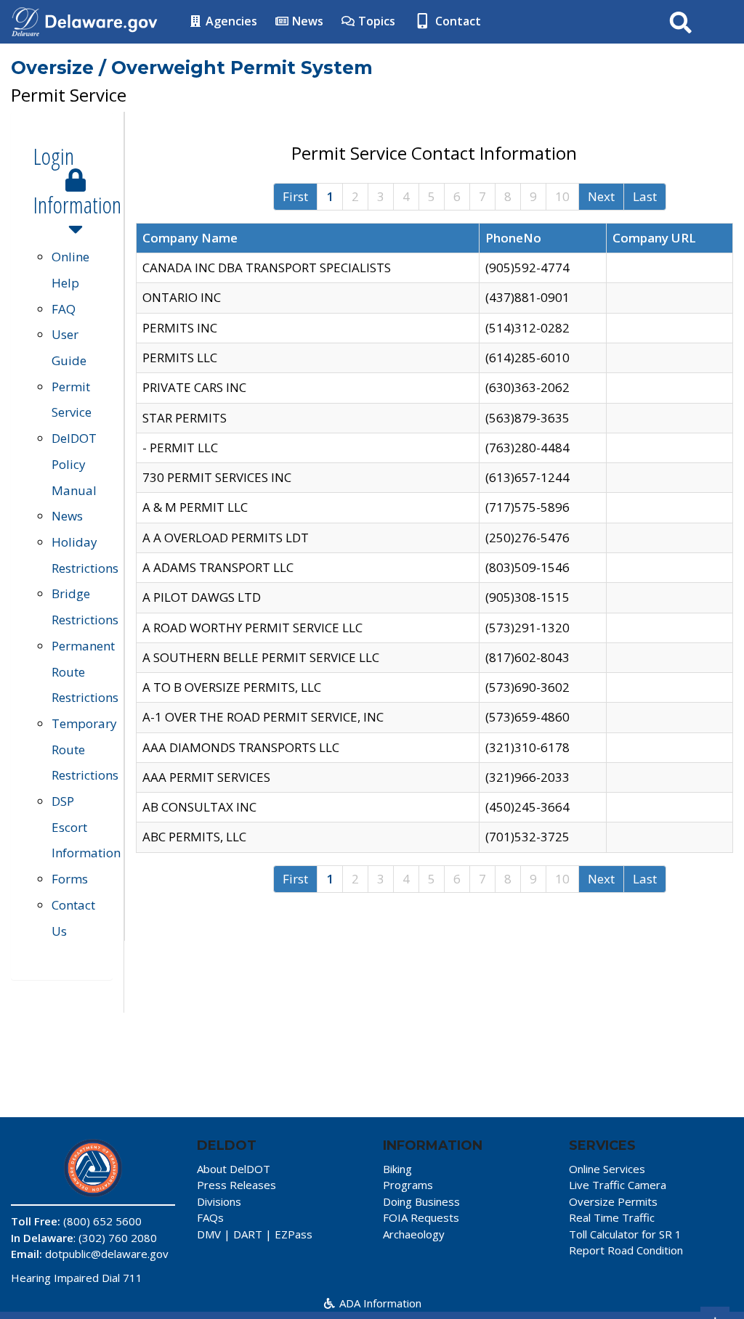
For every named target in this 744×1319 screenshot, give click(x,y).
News (306, 21)
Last (645, 196)
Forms (70, 878)
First (295, 196)
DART (247, 1234)
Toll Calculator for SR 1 (625, 1234)
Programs (408, 1184)
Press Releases (236, 1184)
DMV (209, 1234)
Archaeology (414, 1234)
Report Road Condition (626, 1250)
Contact (456, 21)
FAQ (64, 309)
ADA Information (378, 1303)
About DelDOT (233, 1168)
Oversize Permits (613, 1201)
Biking (397, 1168)
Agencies (230, 21)
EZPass (293, 1234)
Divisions (219, 1201)
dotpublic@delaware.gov (107, 1253)
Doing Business (421, 1201)
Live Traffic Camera (617, 1184)
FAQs (210, 1217)
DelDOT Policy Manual (74, 464)
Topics (375, 21)
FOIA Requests (421, 1217)
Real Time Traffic (612, 1217)
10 (562, 196)
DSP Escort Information (86, 827)
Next (601, 196)
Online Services (607, 1168)
